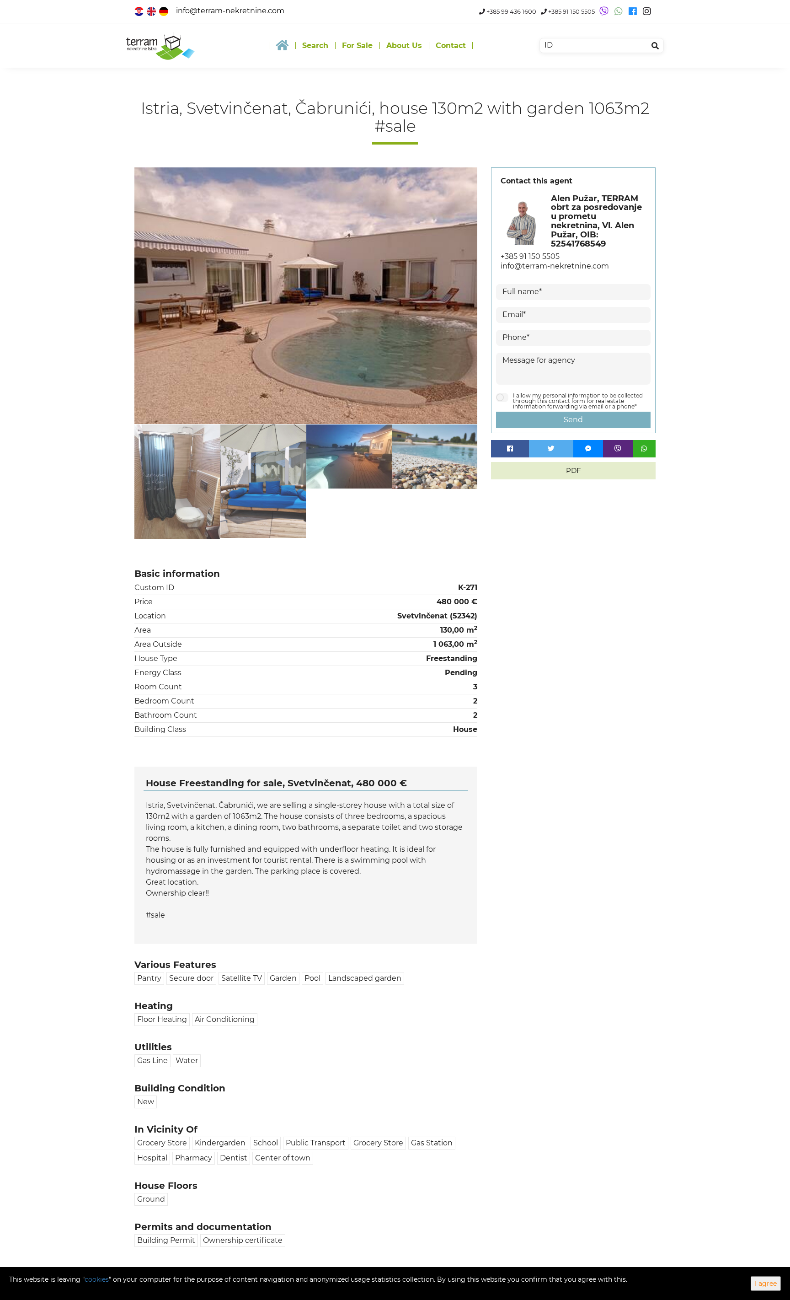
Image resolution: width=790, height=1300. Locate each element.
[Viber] (618, 448)
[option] (177, 481)
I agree (766, 1283)
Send (573, 419)
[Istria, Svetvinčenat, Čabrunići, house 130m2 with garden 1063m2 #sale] (305, 295)
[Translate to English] (152, 10)
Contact (451, 45)
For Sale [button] (357, 45)
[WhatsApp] (644, 448)
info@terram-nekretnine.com (230, 10)
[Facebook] (510, 448)
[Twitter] (551, 448)
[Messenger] (588, 448)
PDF (573, 470)
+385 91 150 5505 (571, 12)
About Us (404, 45)
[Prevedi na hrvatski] (139, 10)
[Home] (282, 45)
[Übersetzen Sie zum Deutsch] (164, 10)
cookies (97, 1279)
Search (315, 45)
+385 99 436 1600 (510, 12)
